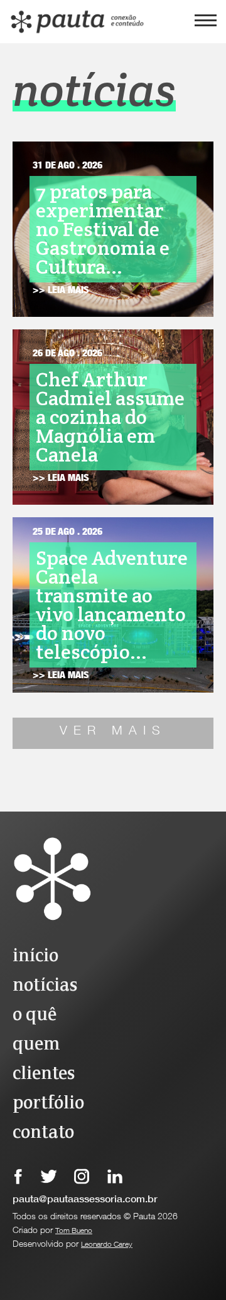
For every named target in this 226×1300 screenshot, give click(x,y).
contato (43, 1133)
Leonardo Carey (106, 1245)
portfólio (48, 1104)
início (35, 956)
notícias (45, 986)
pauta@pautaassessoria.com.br (85, 1200)
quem (36, 1045)
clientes (44, 1074)
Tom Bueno (73, 1231)
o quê (34, 1015)
